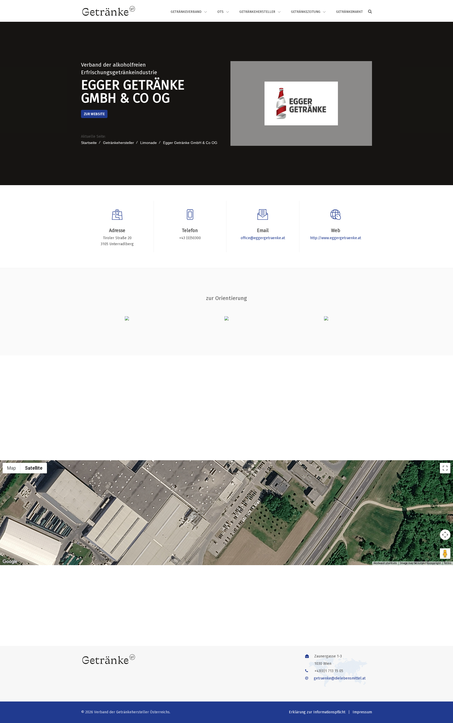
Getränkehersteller (257, 12)
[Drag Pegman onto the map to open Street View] (445, 553)
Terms (447, 563)
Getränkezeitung (305, 12)
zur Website (94, 114)
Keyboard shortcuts (385, 563)
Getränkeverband (186, 12)
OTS (220, 12)
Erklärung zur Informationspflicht (317, 712)
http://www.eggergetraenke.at (335, 238)
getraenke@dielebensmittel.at (339, 678)
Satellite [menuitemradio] (33, 468)
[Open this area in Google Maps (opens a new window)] (10, 561)
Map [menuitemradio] (11, 468)
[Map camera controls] (445, 534)
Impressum (362, 712)
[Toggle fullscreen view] (445, 468)
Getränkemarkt (349, 12)
